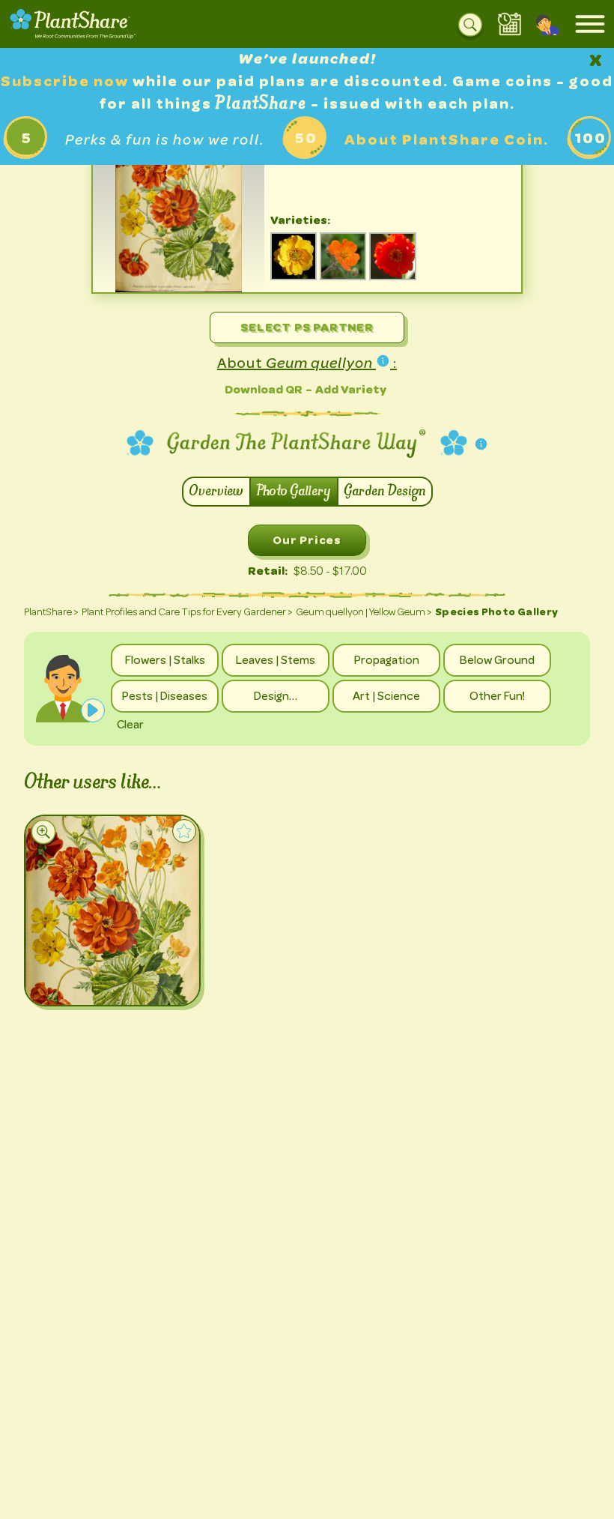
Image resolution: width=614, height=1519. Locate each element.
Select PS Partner (307, 327)
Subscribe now (67, 81)
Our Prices (307, 540)
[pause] (93, 710)
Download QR (264, 389)
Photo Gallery (294, 491)
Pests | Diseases (164, 696)
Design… (275, 696)
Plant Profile (98, 980)
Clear (130, 724)
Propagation (386, 660)
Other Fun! (497, 696)
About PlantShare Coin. (446, 139)
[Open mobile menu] (590, 24)
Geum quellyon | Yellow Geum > (364, 611)
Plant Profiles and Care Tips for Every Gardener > (187, 611)
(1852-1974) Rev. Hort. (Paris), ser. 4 (178, 281)
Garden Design (384, 491)
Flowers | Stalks (165, 660)
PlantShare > (51, 611)
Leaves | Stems (275, 660)
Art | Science (386, 696)
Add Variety (350, 389)
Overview (216, 491)
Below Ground (497, 660)
